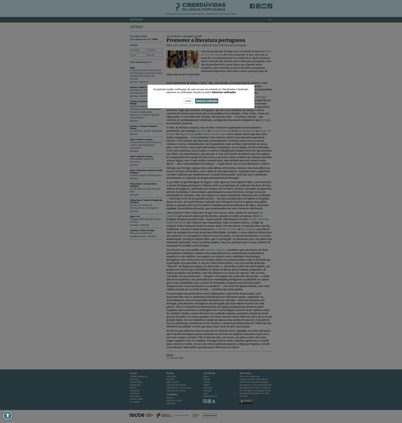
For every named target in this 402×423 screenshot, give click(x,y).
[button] (7, 415)
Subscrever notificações (206, 100)
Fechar (188, 100)
